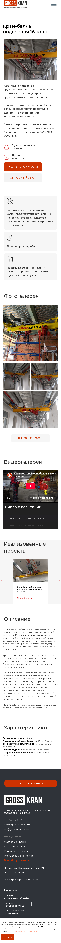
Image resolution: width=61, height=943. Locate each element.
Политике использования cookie (25, 931)
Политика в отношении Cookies (16, 897)
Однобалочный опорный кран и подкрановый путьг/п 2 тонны (29, 589)
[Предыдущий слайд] (1, 581)
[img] (54, 5)
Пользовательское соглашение (15, 912)
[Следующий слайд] (59, 581)
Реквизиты (10, 890)
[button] (23, 166)
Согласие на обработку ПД (14, 904)
